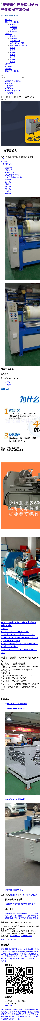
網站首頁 (8, 20)
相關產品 (8, 385)
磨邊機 (12, 59)
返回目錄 (13, 895)
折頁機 (28, 952)
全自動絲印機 (25, 954)
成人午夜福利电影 (17, 43)
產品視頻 (8, 64)
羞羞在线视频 (19, 1014)
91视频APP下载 (13, 1019)
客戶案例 (13, 31)
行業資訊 (8, 69)
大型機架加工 (32, 959)
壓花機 (12, 50)
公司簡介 (13, 24)
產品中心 (8, 34)
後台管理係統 (26, 936)
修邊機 (12, 62)
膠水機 (12, 55)
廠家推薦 (13, 36)
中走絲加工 (7, 954)
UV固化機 (22, 956)
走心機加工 (5, 959)
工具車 (17, 949)
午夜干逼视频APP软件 (18, 45)
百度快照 (4, 949)
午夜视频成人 (15, 41)
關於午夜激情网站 (12, 22)
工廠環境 (13, 27)
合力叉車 (13, 959)
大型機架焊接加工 (10, 956)
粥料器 (30, 949)
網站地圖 (4, 1009)
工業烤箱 (16, 954)
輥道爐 (3, 961)
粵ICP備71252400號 (8, 940)
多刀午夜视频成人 (30, 895)
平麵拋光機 (20, 952)
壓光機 (12, 48)
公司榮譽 (13, 29)
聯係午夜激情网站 (12, 71)
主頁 (2, 159)
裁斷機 (13, 952)
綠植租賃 (23, 949)
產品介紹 (8, 382)
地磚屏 (11, 949)
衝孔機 (12, 57)
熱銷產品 (13, 38)
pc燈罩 (28, 956)
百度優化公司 (15, 936)
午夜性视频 (23, 1009)
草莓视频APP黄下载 (22, 1012)
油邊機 (12, 52)
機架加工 (35, 956)
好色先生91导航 (14, 1016)
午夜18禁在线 (13, 1009)
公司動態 (8, 66)
